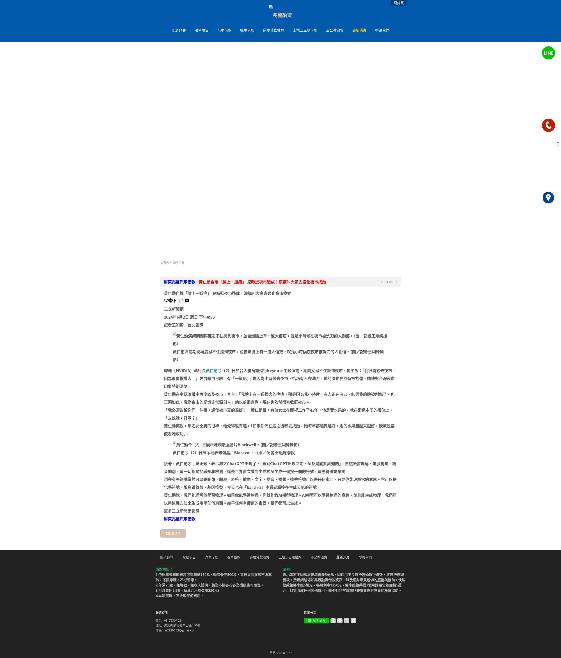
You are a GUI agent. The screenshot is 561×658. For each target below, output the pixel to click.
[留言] (166, 301)
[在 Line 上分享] (170, 301)
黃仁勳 (212, 370)
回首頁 (164, 262)
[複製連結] (181, 301)
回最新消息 (173, 533)
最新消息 (179, 262)
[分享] (175, 301)
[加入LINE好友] (316, 620)
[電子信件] (187, 301)
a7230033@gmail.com (181, 630)
